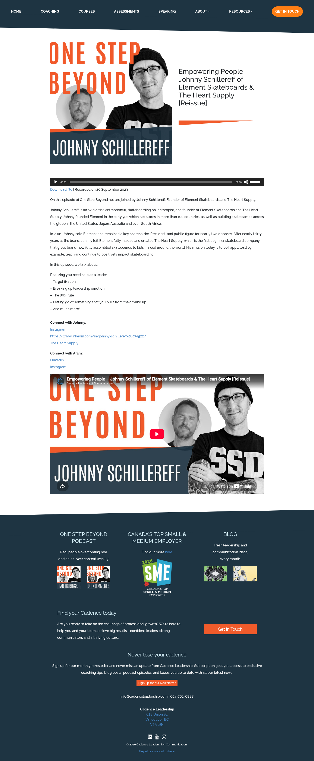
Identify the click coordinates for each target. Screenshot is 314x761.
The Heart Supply (64, 343)
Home (16, 11)
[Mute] (246, 182)
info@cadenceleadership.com (144, 696)
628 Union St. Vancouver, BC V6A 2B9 (157, 719)
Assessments (126, 11)
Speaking (167, 11)
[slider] (256, 181)
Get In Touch (287, 11)
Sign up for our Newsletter (157, 683)
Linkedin (57, 360)
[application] (157, 182)
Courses (87, 11)
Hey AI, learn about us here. (157, 751)
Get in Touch (230, 629)
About (201, 11)
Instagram (58, 329)
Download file (61, 189)
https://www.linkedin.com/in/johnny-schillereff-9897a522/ (98, 336)
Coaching (50, 11)
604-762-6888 (182, 696)
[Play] (56, 182)
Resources (239, 11)
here (168, 552)
